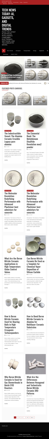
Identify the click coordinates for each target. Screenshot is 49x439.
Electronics (5, 3)
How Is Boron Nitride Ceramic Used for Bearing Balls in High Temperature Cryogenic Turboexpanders (12, 324)
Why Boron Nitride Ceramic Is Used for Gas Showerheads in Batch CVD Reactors (13, 382)
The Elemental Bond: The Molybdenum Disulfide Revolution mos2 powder (42, 59)
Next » (32, 417)
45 (27, 417)
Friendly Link (5, 425)
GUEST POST (10, 3)
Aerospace (10, 2)
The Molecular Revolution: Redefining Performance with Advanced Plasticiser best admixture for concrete (11, 74)
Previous (3, 98)
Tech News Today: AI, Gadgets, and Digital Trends (9, 19)
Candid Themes (38, 436)
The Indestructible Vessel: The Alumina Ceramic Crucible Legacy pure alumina (31, 60)
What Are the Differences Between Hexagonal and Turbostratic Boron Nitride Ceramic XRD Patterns (35, 385)
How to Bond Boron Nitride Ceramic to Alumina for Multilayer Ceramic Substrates (35, 322)
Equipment (25, 2)
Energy (21, 2)
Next (46, 98)
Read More (6, 160)
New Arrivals (4, 2)
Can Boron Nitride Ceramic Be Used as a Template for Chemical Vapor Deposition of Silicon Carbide (39, 97)
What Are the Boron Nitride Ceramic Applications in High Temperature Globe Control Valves (24, 98)
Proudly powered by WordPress (14, 436)
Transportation (16, 2)
